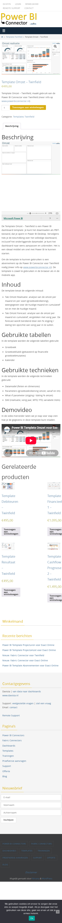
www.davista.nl (10, 695)
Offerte (6, 771)
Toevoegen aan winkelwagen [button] (11, 531)
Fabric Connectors (12, 740)
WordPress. (47, 878)
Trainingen (8, 755)
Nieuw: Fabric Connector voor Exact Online (25, 660)
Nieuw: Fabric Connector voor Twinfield (23, 655)
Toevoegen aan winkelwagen (28, 107)
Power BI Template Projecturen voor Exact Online (28, 644)
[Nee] (58, 912)
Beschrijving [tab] (11, 126)
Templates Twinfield (14, 37)
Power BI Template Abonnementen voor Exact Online (30, 665)
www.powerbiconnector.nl (15, 101)
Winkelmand (32, 4)
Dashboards (8, 745)
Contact (29, 8)
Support (6, 765)
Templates (7, 750)
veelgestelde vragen (23, 703)
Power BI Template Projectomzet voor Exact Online (29, 650)
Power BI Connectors (13, 735)
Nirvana (35, 878)
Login (18, 4)
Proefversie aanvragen (14, 760)
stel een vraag (43, 703)
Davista (7, 4)
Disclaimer (31, 872)
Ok (31, 918)
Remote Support (11, 8)
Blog (4, 776)
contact (13, 707)
